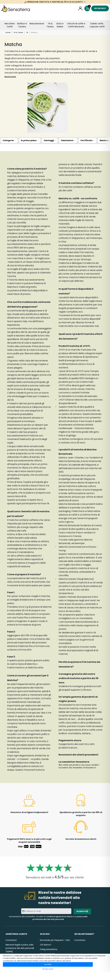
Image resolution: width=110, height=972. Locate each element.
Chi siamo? (45, 944)
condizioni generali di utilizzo (59, 916)
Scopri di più (47, 969)
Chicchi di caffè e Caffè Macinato (76, 25)
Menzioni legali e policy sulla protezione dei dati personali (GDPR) (20, 948)
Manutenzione (37, 23)
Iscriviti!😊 (82, 911)
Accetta (47, 964)
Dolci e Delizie (59, 25)
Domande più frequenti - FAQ (55, 940)
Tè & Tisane (50, 25)
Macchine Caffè (10, 25)
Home (8, 32)
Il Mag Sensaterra (48, 949)
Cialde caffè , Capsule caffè (97, 25)
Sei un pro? (100, 8)
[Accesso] (80, 8)
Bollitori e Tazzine (22, 25)
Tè (27, 32)
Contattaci (11, 940)
